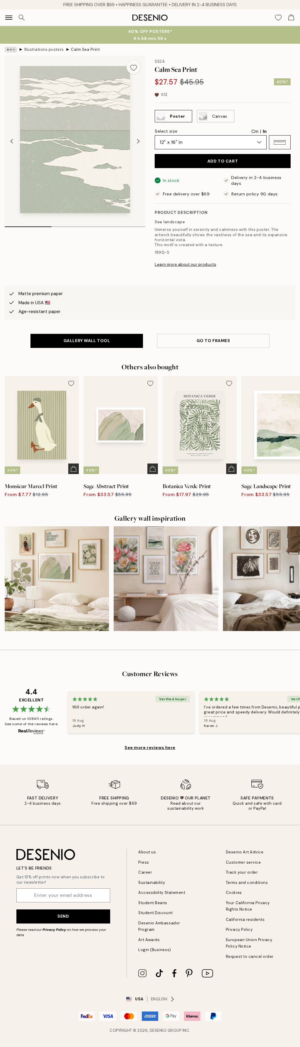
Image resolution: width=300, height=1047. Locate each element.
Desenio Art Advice (244, 852)
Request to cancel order (250, 956)
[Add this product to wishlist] (134, 67)
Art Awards (149, 939)
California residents (245, 919)
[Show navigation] (8, 18)
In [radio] (265, 131)
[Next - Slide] (138, 141)
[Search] (21, 18)
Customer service (243, 862)
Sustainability (151, 882)
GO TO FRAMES (213, 340)
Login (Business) (154, 949)
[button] (280, 142)
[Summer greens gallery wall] (57, 578)
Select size (166, 131)
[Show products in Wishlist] (278, 18)
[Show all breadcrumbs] (11, 50)
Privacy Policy (54, 929)
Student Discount (155, 912)
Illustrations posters (44, 49)
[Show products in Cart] (291, 18)
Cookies (234, 892)
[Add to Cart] (73, 469)
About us (147, 852)
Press (143, 862)
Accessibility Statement (161, 892)
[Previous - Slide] (11, 141)
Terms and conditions (247, 882)
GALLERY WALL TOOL (87, 340)
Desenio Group (166, 1030)
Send (63, 916)
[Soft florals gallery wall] (166, 578)
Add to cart (222, 161)
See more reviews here (150, 747)
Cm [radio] (254, 131)
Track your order (242, 872)
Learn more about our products (185, 264)
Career (145, 872)
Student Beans (152, 902)
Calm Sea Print (85, 49)
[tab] (28, 224)
